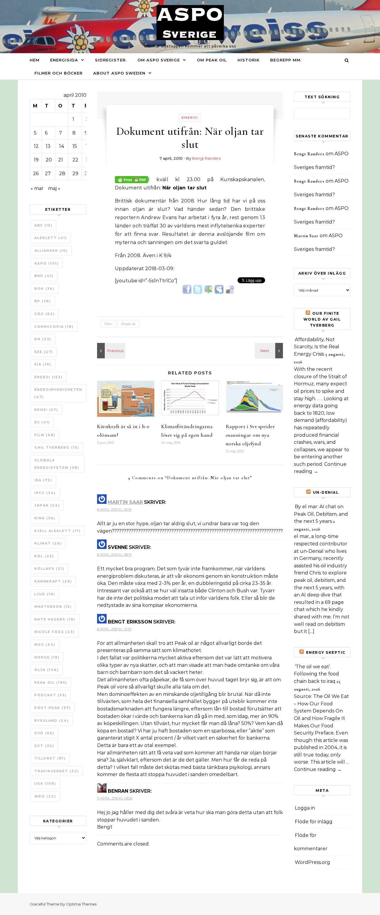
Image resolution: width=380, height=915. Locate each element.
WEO (45, 796)
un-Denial (326, 492)
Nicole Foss (54, 632)
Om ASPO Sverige (158, 60)
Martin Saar (125, 502)
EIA (42, 364)
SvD (44, 733)
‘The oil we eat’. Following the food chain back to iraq (316, 674)
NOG (45, 644)
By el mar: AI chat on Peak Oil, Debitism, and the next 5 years (321, 514)
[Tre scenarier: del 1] (110, 350)
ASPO (46, 263)
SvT (44, 746)
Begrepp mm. (286, 60)
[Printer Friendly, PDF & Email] (131, 179)
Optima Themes (81, 904)
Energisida (64, 60)
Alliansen (51, 250)
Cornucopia (54, 326)
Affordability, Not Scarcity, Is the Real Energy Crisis (316, 347)
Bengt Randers (206, 158)
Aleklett (50, 238)
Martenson (53, 606)
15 (74, 146)
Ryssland (51, 720)
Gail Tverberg (56, 447)
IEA (43, 480)
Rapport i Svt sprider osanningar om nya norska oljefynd (250, 435)
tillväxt (50, 758)
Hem (34, 60)
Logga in (305, 808)
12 (36, 146)
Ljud (44, 594)
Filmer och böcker (58, 73)
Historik (248, 60)
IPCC (45, 493)
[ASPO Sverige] (190, 24)
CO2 (44, 314)
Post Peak (52, 708)
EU (42, 422)
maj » (54, 188)
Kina (45, 518)
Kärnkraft (53, 581)
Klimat (48, 543)
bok (44, 288)
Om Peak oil (212, 60)
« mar (37, 188)
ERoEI (46, 410)
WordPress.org (312, 862)
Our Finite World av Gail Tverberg (322, 319)
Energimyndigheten (58, 393)
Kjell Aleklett (57, 531)
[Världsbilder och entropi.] (269, 350)
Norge (47, 657)
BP (42, 301)
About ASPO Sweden (119, 73)
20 (49, 160)
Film (45, 435)
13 (48, 146)
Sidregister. (111, 60)
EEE (43, 352)
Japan (47, 505)
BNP (43, 276)
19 (36, 160)
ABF (43, 225)
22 (75, 160)
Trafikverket (56, 771)
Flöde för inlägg (313, 821)
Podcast (50, 695)
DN (42, 339)
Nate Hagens (54, 619)
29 (75, 173)
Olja (46, 670)
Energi (48, 377)
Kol (44, 556)
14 (61, 146)
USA (45, 783)
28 (62, 173)
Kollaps (49, 568)
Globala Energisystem (56, 464)
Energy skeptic (326, 652)
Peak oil (50, 682)
